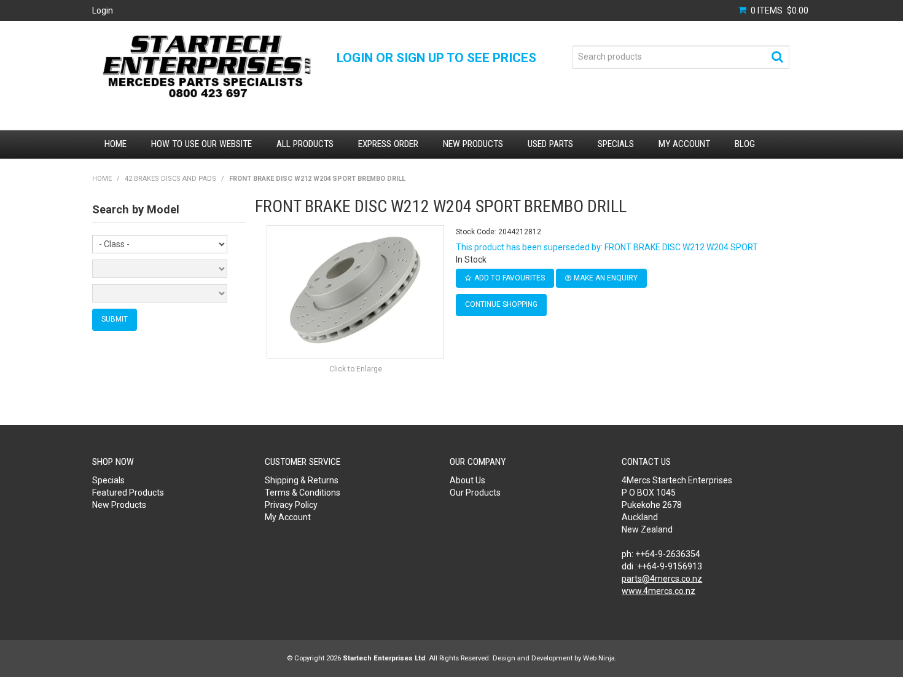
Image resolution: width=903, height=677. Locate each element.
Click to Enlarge (355, 369)
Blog (745, 143)
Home (115, 143)
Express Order (388, 143)
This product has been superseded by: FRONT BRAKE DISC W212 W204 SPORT (607, 247)
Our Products (475, 492)
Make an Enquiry (606, 278)
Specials (616, 143)
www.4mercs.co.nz (658, 591)
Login (102, 10)
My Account (684, 143)
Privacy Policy (291, 505)
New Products (473, 143)
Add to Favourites (509, 278)
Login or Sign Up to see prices (436, 57)
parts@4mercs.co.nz (662, 579)
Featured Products (128, 492)
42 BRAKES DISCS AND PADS (170, 179)
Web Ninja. (600, 658)
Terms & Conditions (302, 492)
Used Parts (550, 143)
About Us (467, 480)
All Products (305, 143)
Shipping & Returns (301, 480)
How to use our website (201, 143)
